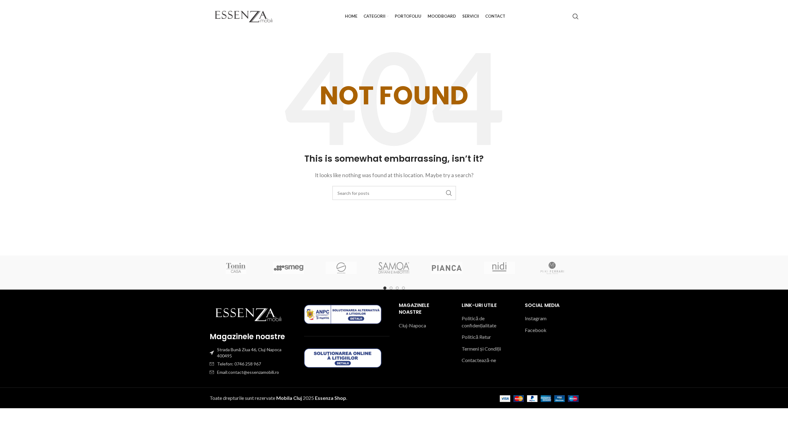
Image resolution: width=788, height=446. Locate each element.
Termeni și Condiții (481, 349)
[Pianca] (446, 268)
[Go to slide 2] (391, 288)
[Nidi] (499, 268)
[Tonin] (236, 268)
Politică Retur (476, 337)
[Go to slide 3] (397, 288)
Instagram (535, 318)
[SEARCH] (449, 193)
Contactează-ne (479, 360)
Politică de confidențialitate (479, 321)
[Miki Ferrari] (552, 268)
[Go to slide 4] (403, 288)
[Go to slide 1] (384, 288)
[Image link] (248, 314)
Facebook (535, 330)
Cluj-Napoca (412, 325)
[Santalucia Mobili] (341, 268)
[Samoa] (394, 268)
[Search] (575, 16)
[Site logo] (244, 16)
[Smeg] (288, 268)
